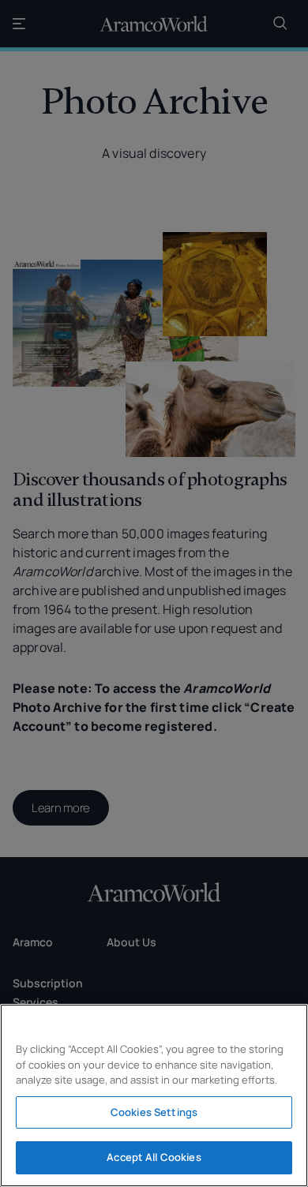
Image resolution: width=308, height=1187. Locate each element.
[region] (154, 1095)
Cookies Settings (154, 1112)
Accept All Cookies (154, 1157)
